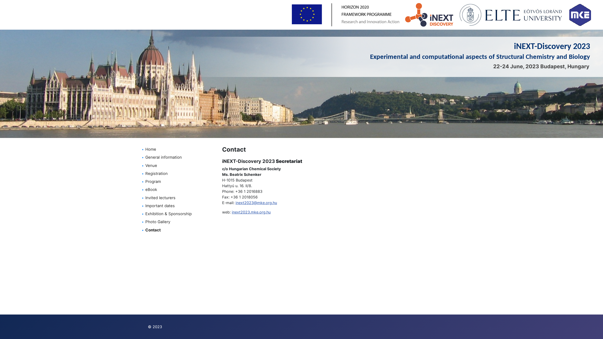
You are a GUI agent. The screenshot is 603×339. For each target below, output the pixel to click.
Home (150, 149)
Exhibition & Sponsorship (168, 213)
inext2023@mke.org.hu (256, 202)
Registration (156, 173)
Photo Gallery (157, 221)
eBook (151, 189)
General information (163, 157)
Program (153, 181)
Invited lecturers (160, 197)
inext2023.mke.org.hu (251, 212)
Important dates (160, 205)
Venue (151, 165)
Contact (153, 230)
